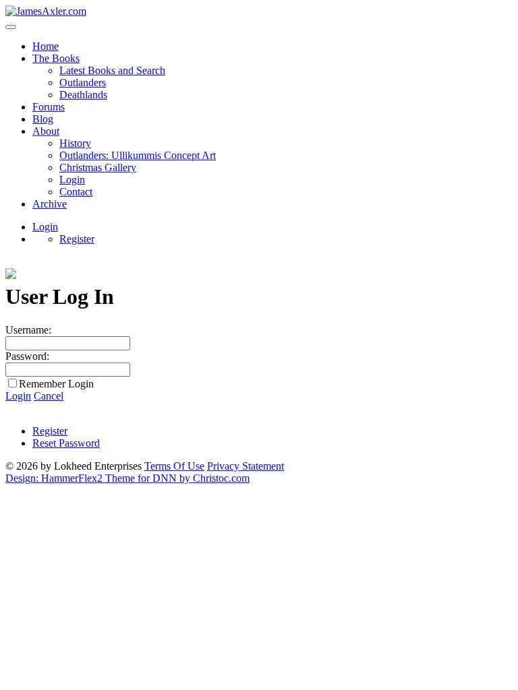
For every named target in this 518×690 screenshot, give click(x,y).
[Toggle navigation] (10, 27)
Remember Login (56, 383)
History (75, 143)
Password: (27, 356)
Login (72, 179)
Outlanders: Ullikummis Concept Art (137, 155)
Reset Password (66, 443)
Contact (75, 191)
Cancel (48, 396)
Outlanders (82, 82)
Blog (42, 119)
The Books (56, 58)
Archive (49, 204)
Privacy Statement (245, 466)
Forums (48, 107)
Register (76, 239)
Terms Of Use (174, 466)
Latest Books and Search (112, 70)
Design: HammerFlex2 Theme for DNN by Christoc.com (127, 478)
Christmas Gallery (97, 167)
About (45, 131)
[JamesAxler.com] (45, 11)
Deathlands (83, 94)
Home (45, 46)
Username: (28, 330)
